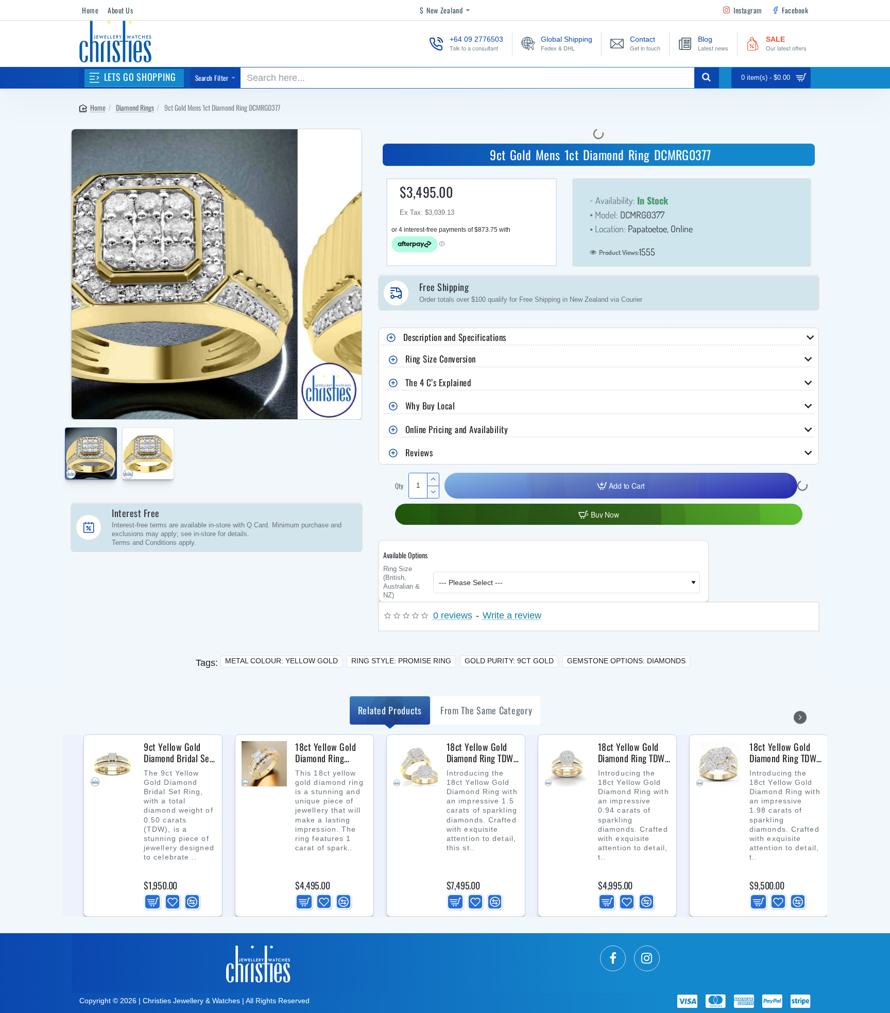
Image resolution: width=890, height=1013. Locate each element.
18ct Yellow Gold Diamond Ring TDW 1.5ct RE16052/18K (482, 753)
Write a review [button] (512, 616)
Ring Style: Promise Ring (401, 661)
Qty (399, 486)
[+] (433, 479)
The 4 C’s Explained (438, 382)
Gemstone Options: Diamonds (626, 661)
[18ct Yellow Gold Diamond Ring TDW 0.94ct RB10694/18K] (567, 764)
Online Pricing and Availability (456, 429)
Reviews (419, 452)
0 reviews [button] (452, 616)
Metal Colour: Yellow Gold (281, 661)
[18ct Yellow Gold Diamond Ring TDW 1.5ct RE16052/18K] (415, 764)
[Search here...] (706, 77)
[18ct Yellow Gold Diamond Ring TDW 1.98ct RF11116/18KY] (718, 764)
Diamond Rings (135, 107)
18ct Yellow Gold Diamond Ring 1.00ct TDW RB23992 (325, 753)
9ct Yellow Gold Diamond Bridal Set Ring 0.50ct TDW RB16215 (178, 753)
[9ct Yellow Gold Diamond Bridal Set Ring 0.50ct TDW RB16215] (113, 764)
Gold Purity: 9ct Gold (509, 661)
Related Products (390, 710)
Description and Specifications (454, 337)
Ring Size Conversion (440, 358)
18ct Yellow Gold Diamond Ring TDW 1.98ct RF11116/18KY (782, 753)
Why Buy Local (430, 405)
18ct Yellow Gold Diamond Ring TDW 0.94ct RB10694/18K (631, 753)
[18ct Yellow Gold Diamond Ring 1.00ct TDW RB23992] (264, 764)
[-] (433, 492)
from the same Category (486, 710)
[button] (68, 448)
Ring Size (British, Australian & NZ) (401, 582)
